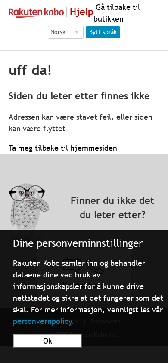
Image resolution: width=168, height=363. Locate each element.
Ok (47, 341)
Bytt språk (103, 32)
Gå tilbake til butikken (116, 13)
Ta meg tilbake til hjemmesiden (63, 148)
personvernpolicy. (44, 321)
